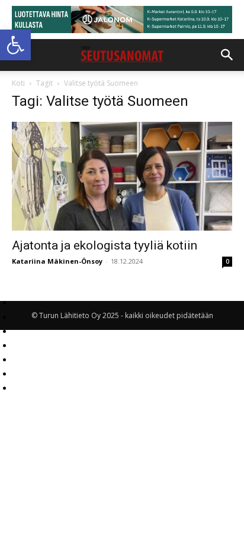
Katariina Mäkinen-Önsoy (57, 261)
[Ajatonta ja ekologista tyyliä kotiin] (122, 176)
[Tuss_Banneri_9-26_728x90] (122, 19)
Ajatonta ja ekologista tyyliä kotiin (104, 245)
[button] (15, 45)
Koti (18, 83)
